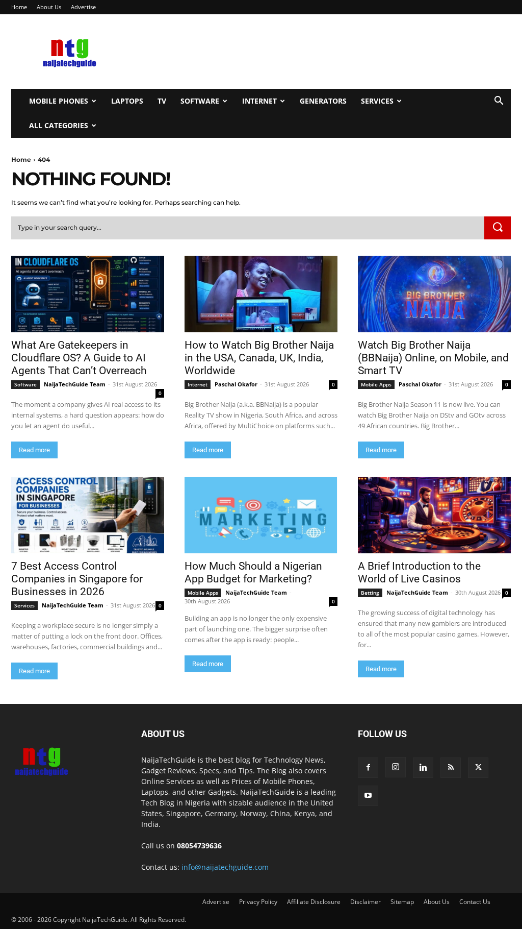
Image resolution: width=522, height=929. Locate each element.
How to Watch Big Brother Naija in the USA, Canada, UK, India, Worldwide (259, 358)
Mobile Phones (58, 101)
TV (162, 101)
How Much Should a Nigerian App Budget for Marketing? (253, 572)
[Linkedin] (423, 767)
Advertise (83, 7)
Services (377, 101)
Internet (259, 101)
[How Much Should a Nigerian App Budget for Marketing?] (261, 515)
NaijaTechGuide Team (75, 384)
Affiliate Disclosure (314, 901)
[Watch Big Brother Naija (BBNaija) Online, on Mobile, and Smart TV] (434, 294)
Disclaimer (365, 901)
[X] (478, 767)
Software (199, 101)
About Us (49, 7)
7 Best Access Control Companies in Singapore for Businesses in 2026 (77, 579)
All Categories (58, 125)
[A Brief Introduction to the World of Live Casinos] (434, 515)
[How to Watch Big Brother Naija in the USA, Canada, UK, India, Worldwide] (261, 294)
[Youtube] (368, 796)
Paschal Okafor (236, 384)
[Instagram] (395, 767)
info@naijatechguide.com (225, 867)
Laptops (127, 101)
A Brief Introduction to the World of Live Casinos (419, 572)
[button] (498, 102)
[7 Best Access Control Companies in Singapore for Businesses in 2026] (87, 515)
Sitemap (402, 901)
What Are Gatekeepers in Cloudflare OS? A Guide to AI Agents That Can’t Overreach (79, 358)
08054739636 (199, 845)
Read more (34, 450)
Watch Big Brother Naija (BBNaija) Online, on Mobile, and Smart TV (433, 358)
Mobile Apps (376, 384)
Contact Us (474, 901)
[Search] (497, 228)
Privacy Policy (258, 901)
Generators (323, 101)
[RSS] (450, 767)
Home (19, 7)
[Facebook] (368, 767)
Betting (370, 592)
